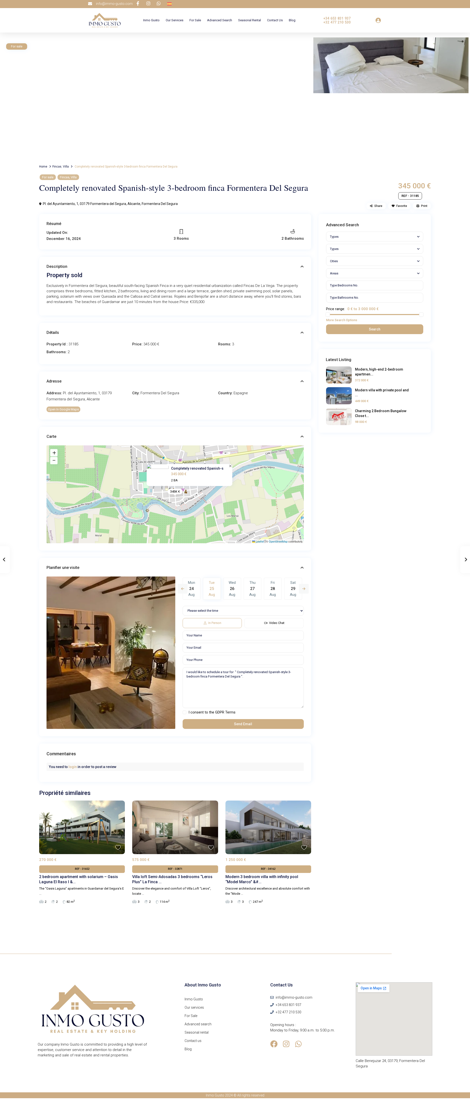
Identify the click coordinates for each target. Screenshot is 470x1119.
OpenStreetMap (278, 541)
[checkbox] (184, 712)
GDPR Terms (225, 712)
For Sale (195, 20)
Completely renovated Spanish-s (197, 468)
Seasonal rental (249, 20)
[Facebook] (274, 1044)
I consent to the (211, 712)
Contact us (275, 20)
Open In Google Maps (63, 409)
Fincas (56, 166)
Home (43, 166)
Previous (183, 589)
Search (374, 329)
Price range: (335, 309)
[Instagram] (286, 1044)
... (40, 893)
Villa (66, 166)
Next (304, 589)
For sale (47, 177)
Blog (292, 20)
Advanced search (219, 20)
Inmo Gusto (151, 20)
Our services (174, 20)
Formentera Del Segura (160, 204)
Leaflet (259, 541)
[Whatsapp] (298, 1044)
